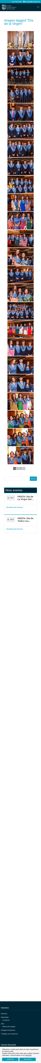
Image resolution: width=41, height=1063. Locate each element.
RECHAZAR (27, 1059)
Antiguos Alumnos (8, 1030)
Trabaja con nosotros (9, 1034)
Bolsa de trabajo (9, 1026)
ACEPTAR (10, 1059)
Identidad (4, 1017)
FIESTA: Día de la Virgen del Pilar (25, 499)
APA (2, 1024)
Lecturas (6, 1020)
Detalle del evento (14, 507)
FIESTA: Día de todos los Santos (25, 521)
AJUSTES (28, 1055)
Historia (4, 1013)
